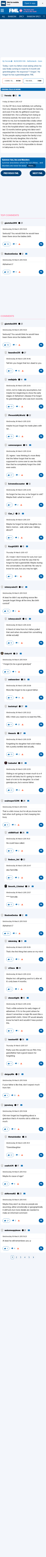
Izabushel (12, 763)
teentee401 (13, 1040)
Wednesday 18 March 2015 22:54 (18, 974)
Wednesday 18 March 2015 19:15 (14, 1200)
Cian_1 (11, 514)
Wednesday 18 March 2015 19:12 (14, 1172)
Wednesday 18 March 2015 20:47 (18, 866)
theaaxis (12, 733)
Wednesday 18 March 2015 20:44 (18, 451)
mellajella (12, 380)
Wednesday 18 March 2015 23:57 (18, 893)
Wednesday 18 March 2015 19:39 (18, 947)
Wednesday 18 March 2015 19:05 (15, 260)
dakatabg (12, 941)
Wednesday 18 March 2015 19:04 (15, 660)
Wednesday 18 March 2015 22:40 (18, 490)
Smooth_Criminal (16, 887)
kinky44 (8, 654)
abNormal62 (10, 1194)
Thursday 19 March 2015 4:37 (17, 553)
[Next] (33, 1257)
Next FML (37, 173)
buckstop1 (13, 707)
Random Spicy (34, 17)
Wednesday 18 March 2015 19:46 (18, 359)
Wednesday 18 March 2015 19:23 (15, 1237)
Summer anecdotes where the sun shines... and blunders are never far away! (22, 163)
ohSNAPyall (13, 833)
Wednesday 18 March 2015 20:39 (18, 739)
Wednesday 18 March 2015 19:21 (18, 839)
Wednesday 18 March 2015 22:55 (18, 769)
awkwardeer (14, 680)
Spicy (21, 17)
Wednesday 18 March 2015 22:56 (18, 1004)
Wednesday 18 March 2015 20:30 (18, 625)
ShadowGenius (11, 254)
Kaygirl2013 (13, 547)
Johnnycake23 (11, 587)
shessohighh (14, 998)
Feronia (8, 96)
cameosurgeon (15, 445)
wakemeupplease (13, 1231)
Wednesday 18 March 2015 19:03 (15, 229)
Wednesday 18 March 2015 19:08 (15, 1111)
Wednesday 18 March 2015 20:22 (18, 713)
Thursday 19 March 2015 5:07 (17, 1046)
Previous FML (11, 173)
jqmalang (9, 1105)
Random (12, 17)
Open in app (30, 3)
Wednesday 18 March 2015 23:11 (18, 520)
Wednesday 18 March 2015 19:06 (15, 1080)
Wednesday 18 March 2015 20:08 (18, 686)
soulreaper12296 (12, 801)
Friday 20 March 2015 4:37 (12, 102)
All (3, 17)
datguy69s (9, 1074)
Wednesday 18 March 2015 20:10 (18, 386)
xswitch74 (9, 1166)
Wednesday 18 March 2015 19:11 (18, 1143)
